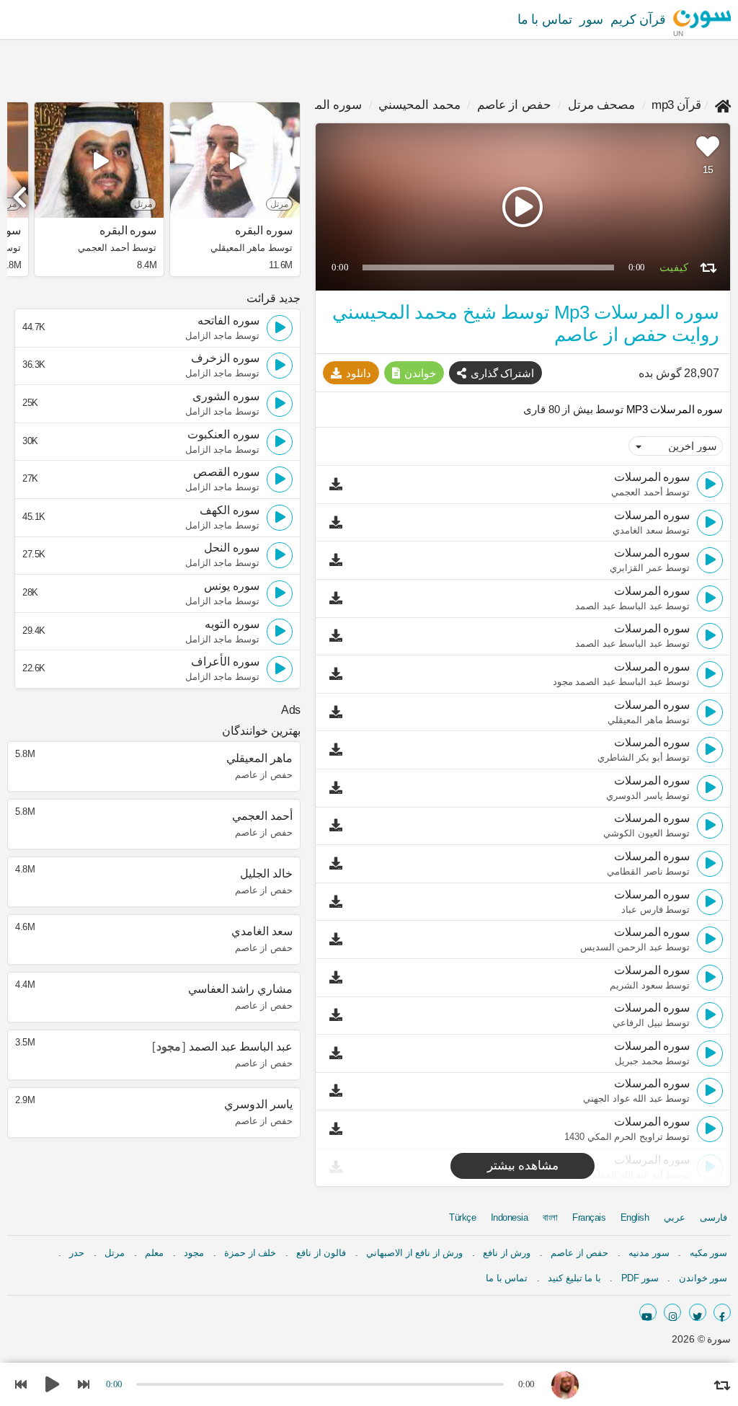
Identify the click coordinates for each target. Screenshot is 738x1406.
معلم (154, 1252)
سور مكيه (709, 1252)
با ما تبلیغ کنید (574, 1278)
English (635, 1217)
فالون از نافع (321, 1252)
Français (588, 1217)
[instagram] (672, 1312)
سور (591, 19)
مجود (194, 1252)
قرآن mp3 (676, 105)
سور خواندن (703, 1278)
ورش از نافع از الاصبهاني (414, 1252)
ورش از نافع (506, 1252)
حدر (76, 1252)
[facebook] (722, 1312)
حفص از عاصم (514, 105)
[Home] (723, 105)
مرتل (115, 1252)
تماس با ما (544, 19)
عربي (674, 1217)
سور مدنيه (649, 1252)
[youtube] (648, 1312)
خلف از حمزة (250, 1252)
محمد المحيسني (419, 105)
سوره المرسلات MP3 (673, 409)
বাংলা (550, 1217)
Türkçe (462, 1217)
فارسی (713, 1217)
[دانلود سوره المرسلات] (339, 485)
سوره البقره (263, 230)
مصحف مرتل (602, 105)
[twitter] (697, 1312)
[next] (21, 191)
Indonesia (509, 1217)
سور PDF (640, 1278)
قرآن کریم (638, 19)
